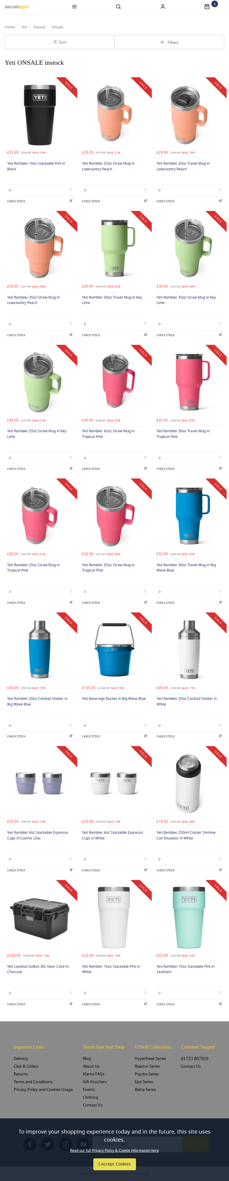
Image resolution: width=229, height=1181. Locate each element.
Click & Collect (26, 1066)
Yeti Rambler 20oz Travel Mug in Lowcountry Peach (183, 166)
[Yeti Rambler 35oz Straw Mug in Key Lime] (189, 248)
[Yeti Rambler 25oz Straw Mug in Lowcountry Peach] (114, 114)
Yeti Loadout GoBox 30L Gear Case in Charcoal (38, 969)
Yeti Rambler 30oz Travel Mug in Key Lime (112, 300)
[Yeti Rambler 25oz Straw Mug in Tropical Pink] (39, 516)
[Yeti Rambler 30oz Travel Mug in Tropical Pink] (189, 382)
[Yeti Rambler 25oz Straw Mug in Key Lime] (39, 382)
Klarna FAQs (93, 1074)
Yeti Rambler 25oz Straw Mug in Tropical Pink (33, 567)
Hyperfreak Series (150, 1058)
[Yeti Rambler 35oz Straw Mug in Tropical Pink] (114, 516)
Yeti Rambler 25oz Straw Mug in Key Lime (36, 433)
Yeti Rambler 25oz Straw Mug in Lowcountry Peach (108, 166)
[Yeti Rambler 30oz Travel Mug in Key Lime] (114, 248)
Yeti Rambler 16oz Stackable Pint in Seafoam (185, 969)
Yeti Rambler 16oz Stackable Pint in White (111, 969)
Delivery (21, 1058)
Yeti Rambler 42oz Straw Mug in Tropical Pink (108, 433)
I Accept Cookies (114, 1164)
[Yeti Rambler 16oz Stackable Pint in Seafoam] (189, 917)
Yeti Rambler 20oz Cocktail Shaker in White (187, 701)
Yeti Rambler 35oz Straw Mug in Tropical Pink (108, 567)
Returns (21, 1074)
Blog (87, 1058)
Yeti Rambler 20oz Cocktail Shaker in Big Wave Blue (37, 701)
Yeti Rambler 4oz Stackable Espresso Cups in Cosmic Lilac (37, 835)
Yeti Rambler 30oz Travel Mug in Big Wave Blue (186, 567)
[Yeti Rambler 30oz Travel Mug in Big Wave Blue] (189, 516)
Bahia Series (145, 1089)
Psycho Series (147, 1074)
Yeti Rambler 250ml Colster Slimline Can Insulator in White (186, 835)
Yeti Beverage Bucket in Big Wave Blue (114, 698)
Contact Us (93, 1105)
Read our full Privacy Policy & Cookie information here (114, 1150)
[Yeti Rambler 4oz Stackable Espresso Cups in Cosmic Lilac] (39, 783)
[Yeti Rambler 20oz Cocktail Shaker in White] (189, 650)
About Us (91, 1066)
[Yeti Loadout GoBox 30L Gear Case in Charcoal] (39, 917)
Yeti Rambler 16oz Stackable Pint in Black (36, 166)
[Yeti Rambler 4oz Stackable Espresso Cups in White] (114, 783)
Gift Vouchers (95, 1082)
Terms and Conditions (33, 1082)
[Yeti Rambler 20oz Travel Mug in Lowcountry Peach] (189, 114)
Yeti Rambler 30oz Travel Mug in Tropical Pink (183, 433)
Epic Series (144, 1082)
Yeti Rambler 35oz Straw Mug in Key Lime (186, 300)
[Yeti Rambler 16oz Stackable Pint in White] (114, 917)
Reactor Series (147, 1066)
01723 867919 (194, 1058)
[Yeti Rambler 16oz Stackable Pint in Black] (39, 114)
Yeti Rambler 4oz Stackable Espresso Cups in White (112, 835)
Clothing (90, 1097)
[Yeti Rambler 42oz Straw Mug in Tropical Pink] (114, 382)
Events (89, 1089)
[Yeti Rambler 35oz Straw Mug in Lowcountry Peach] (39, 248)
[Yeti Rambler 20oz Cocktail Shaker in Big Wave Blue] (39, 650)
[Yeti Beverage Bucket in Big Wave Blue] (114, 650)
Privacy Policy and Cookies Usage (43, 1089)
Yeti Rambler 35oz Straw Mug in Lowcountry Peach (33, 300)
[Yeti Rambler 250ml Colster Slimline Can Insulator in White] (189, 783)
